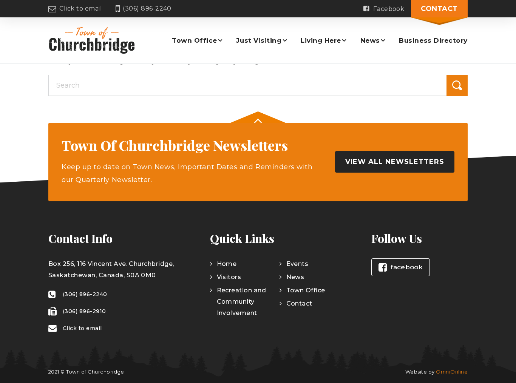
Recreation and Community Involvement (241, 302)
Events (297, 263)
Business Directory (433, 40)
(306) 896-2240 (147, 8)
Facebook (389, 8)
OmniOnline (452, 372)
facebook (407, 267)
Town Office (194, 40)
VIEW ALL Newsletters (394, 162)
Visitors (229, 277)
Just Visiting (258, 40)
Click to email (80, 8)
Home (227, 263)
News (370, 40)
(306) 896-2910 (84, 311)
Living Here (321, 40)
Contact (439, 9)
